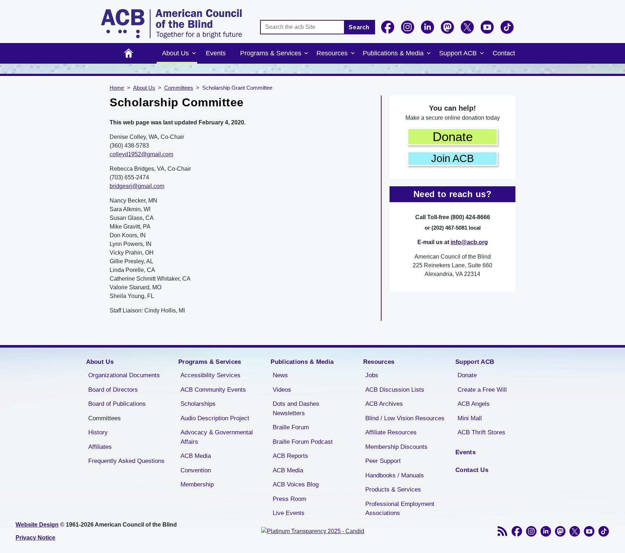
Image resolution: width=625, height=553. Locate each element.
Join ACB (452, 158)
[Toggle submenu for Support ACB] (482, 53)
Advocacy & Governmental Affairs (216, 437)
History (98, 432)
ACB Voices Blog (296, 484)
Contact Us (471, 470)
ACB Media (195, 455)
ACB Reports (290, 455)
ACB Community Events (213, 389)
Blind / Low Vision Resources (405, 418)
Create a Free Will (482, 389)
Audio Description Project (214, 418)
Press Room (289, 498)
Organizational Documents (124, 375)
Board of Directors (113, 389)
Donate (453, 136)
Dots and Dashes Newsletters (296, 408)
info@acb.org (469, 242)
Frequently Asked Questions (126, 461)
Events (216, 53)
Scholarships (198, 403)
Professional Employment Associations (399, 509)
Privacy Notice (35, 538)
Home (128, 53)
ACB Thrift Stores (481, 432)
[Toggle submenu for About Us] (194, 53)
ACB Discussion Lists (394, 389)
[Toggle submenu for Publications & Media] (428, 53)
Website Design (37, 525)
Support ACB (458, 53)
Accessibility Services (210, 375)
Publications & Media (393, 53)
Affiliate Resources (391, 432)
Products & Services (393, 489)
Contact (504, 53)
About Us (175, 53)
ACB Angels (474, 403)
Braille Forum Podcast (303, 441)
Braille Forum (291, 427)
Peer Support (383, 461)
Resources (332, 53)
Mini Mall (470, 418)
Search (359, 27)
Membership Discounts (396, 446)
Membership (197, 484)
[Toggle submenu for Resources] (352, 53)
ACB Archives (384, 403)
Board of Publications (117, 403)
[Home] (171, 23)
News (280, 375)
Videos (282, 389)
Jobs (371, 375)
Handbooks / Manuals (394, 475)
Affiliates (100, 446)
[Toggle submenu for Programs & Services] (306, 53)
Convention (195, 470)
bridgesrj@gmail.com (137, 186)
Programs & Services (270, 53)
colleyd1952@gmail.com (141, 154)
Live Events (289, 513)
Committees (178, 88)
